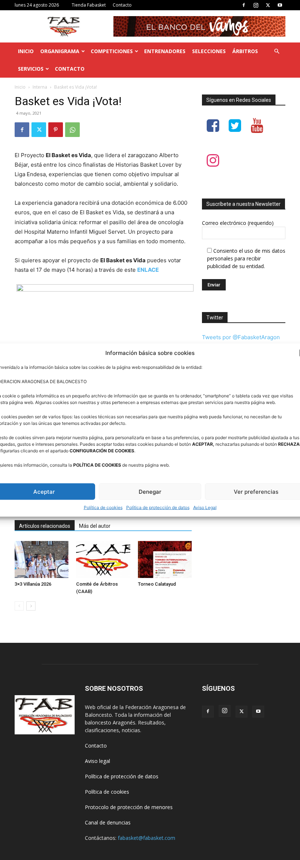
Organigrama (59, 51)
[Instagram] (255, 5)
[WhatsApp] (72, 129)
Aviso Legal (205, 507)
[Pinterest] (55, 129)
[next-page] (30, 606)
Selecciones (209, 51)
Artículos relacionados (44, 526)
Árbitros (245, 51)
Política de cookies (103, 507)
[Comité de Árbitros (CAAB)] (103, 559)
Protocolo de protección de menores (129, 807)
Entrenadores (164, 51)
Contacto (122, 5)
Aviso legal (97, 760)
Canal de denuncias (108, 822)
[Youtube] (279, 5)
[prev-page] (19, 606)
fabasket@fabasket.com (146, 837)
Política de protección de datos (158, 507)
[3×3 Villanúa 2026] (41, 559)
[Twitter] (267, 5)
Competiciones (112, 51)
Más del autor (94, 526)
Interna (40, 87)
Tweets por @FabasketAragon (241, 337)
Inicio (26, 51)
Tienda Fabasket (89, 5)
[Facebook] (243, 5)
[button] (276, 51)
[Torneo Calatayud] (165, 559)
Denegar (150, 491)
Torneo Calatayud (157, 584)
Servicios (31, 68)
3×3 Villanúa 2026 (33, 584)
